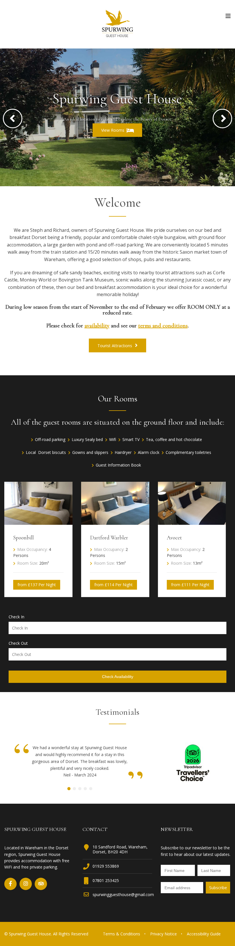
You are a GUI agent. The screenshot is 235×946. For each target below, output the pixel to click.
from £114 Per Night (113, 584)
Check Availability (117, 676)
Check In (16, 617)
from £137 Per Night (36, 584)
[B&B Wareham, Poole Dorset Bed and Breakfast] (117, 24)
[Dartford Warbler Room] (115, 523)
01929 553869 (106, 866)
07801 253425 (106, 880)
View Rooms (112, 130)
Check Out (18, 643)
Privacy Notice (163, 934)
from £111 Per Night (190, 584)
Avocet (174, 537)
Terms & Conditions (121, 934)
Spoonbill (23, 537)
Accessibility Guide (204, 934)
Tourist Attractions (115, 345)
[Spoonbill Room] (38, 523)
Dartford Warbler (109, 537)
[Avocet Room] (192, 523)
